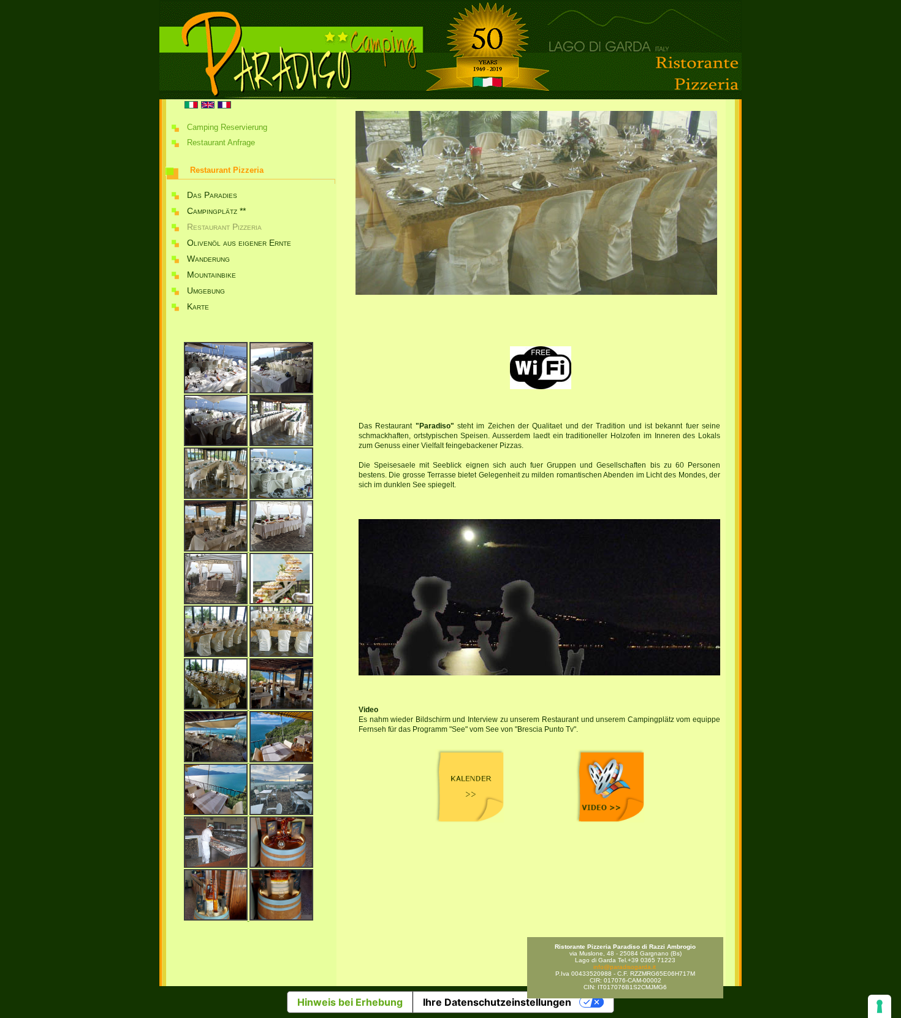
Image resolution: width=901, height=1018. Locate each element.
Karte (198, 306)
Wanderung (208, 259)
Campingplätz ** (216, 211)
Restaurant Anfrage (221, 142)
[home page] (450, 97)
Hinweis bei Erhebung (350, 1002)
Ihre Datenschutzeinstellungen (497, 1002)
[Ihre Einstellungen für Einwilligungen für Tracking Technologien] (879, 1006)
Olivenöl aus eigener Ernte (239, 243)
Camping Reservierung (227, 127)
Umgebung (206, 290)
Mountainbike (211, 274)
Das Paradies (212, 195)
